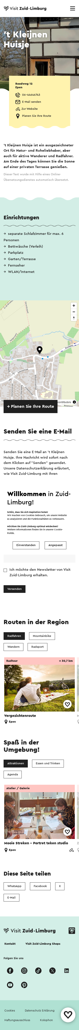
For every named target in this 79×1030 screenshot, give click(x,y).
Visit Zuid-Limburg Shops (42, 943)
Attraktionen (15, 763)
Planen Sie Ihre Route (36, 115)
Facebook (40, 886)
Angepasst (55, 545)
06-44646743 (31, 94)
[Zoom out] (74, 312)
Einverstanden (26, 545)
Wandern (13, 646)
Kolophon (46, 1020)
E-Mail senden (31, 101)
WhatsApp (14, 886)
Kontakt (10, 943)
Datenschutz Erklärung (40, 1010)
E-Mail (11, 897)
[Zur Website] (71, 850)
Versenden (14, 589)
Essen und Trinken (48, 763)
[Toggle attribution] (74, 402)
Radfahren (14, 636)
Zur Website (29, 108)
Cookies (9, 1010)
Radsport (37, 646)
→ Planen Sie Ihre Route (30, 406)
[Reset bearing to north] (74, 318)
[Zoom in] (74, 305)
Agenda (12, 774)
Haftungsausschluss (17, 1020)
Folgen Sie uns (13, 958)
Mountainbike (42, 636)
